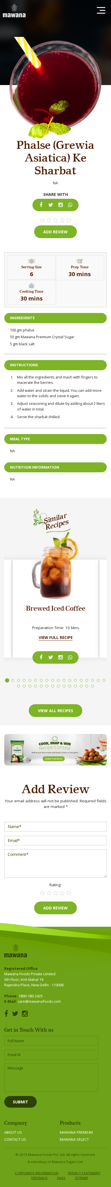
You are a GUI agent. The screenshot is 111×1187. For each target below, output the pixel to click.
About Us (13, 1132)
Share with (55, 194)
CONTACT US (15, 1139)
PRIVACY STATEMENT (84, 1173)
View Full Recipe (56, 637)
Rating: (55, 884)
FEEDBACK (39, 1178)
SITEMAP (81, 1178)
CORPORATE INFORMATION (36, 1173)
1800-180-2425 (30, 995)
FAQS (61, 1178)
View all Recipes (55, 710)
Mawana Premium (76, 1132)
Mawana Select (74, 1139)
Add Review (55, 231)
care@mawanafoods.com (39, 1001)
